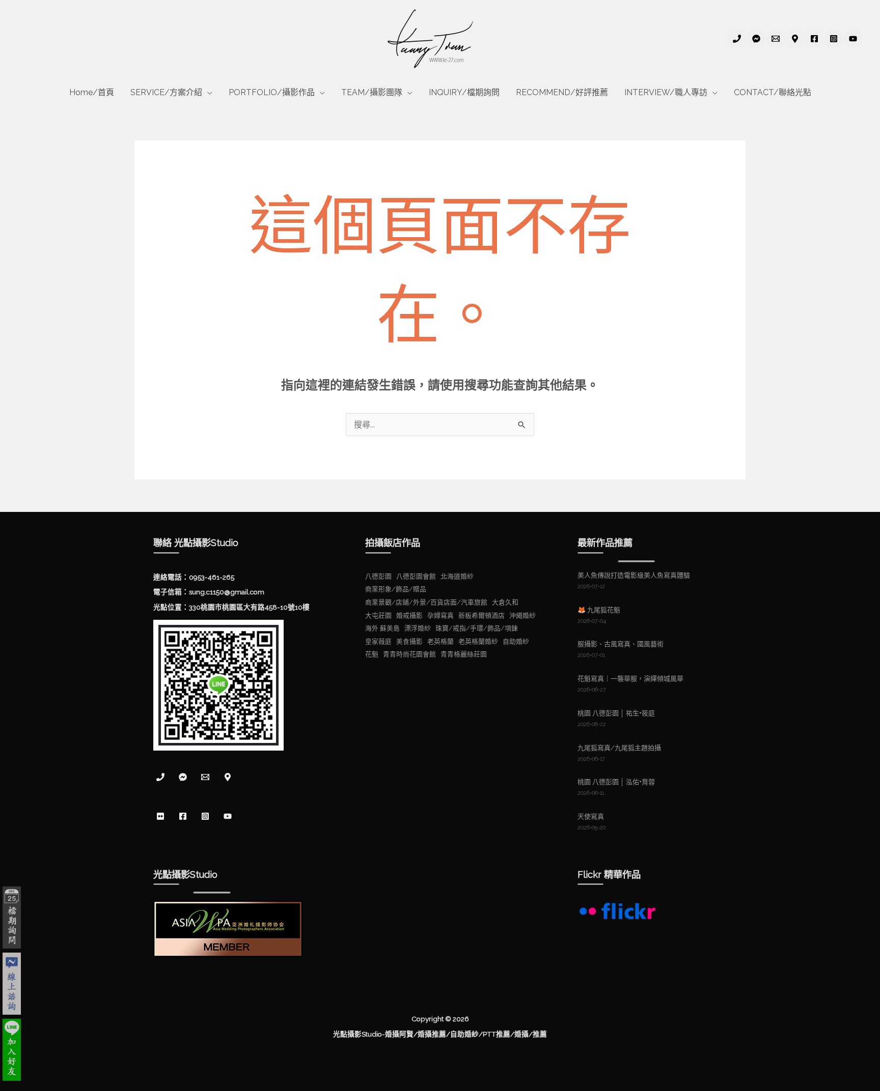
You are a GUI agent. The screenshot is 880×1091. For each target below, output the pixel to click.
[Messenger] (183, 777)
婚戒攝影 (409, 615)
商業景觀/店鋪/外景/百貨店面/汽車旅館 (426, 602)
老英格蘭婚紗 (478, 641)
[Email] (775, 39)
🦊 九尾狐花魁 (599, 610)
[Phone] (737, 39)
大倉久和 (505, 602)
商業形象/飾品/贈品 (395, 589)
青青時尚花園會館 (409, 654)
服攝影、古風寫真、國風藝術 (621, 644)
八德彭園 (378, 576)
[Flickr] (160, 816)
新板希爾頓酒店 (481, 615)
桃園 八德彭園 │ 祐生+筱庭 (616, 713)
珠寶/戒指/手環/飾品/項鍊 (476, 628)
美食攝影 (409, 641)
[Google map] (228, 777)
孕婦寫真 (440, 615)
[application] (207, 92)
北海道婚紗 (457, 576)
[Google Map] (795, 39)
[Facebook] (814, 39)
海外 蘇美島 (382, 628)
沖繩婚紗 (522, 615)
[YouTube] (853, 39)
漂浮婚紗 (417, 628)
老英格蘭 (440, 641)
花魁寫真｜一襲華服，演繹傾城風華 (630, 678)
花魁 (371, 654)
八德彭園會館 (416, 576)
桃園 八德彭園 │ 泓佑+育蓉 (616, 782)
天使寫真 (591, 816)
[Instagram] (833, 39)
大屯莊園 (378, 615)
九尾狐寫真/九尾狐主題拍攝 (619, 748)
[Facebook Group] (756, 39)
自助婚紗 (516, 641)
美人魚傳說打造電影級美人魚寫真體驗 (634, 575)
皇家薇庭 (378, 641)
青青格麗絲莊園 (464, 654)
